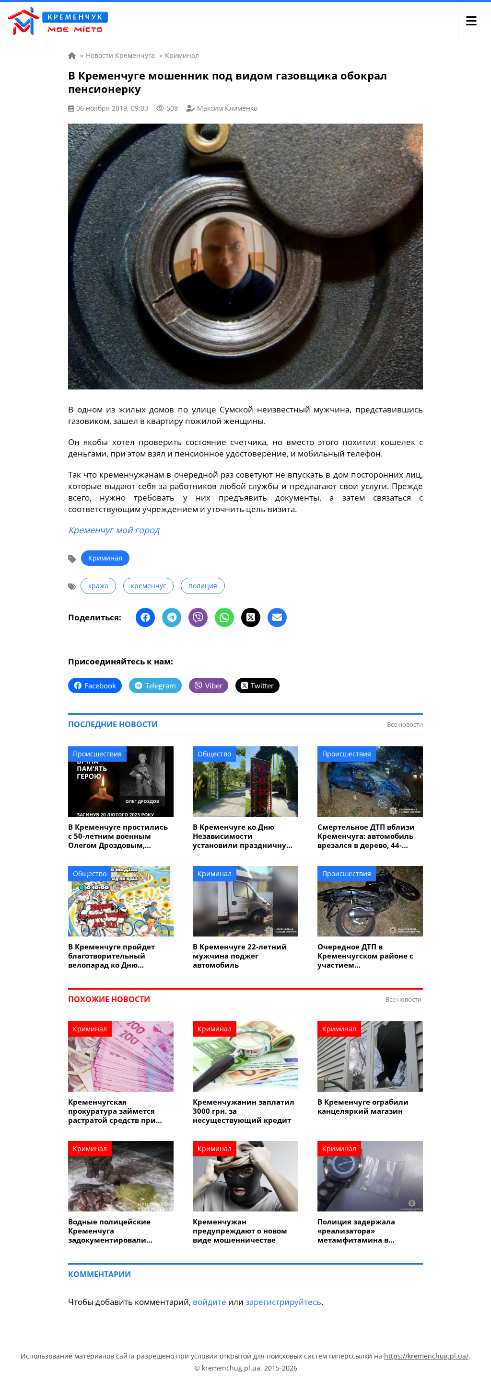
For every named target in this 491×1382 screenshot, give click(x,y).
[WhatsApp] (224, 617)
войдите (209, 1301)
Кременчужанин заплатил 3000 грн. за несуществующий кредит (243, 1111)
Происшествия (97, 753)
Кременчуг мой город (113, 530)
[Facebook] (145, 617)
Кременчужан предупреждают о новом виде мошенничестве (240, 1231)
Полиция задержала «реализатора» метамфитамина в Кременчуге (356, 1231)
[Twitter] (250, 617)
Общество (214, 753)
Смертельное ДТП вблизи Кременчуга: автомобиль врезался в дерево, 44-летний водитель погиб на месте (368, 836)
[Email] (277, 617)
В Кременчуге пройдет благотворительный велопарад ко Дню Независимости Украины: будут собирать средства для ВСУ (117, 956)
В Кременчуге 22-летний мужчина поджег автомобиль (240, 956)
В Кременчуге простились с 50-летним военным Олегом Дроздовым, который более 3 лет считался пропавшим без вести (118, 836)
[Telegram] (171, 617)
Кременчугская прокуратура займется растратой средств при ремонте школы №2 (112, 1111)
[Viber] (198, 617)
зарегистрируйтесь (283, 1301)
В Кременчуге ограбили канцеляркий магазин (363, 1106)
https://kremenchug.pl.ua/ (426, 1355)
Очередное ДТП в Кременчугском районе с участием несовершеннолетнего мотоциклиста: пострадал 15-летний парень (366, 956)
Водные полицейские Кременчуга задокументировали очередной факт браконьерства (109, 1231)
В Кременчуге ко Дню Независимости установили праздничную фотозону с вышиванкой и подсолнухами (243, 836)
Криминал (105, 557)
